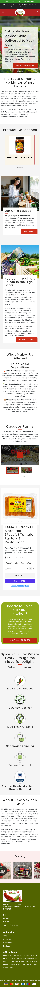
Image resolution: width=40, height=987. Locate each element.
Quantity (8, 569)
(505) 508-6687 (15, 904)
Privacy (6, 918)
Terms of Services (10, 925)
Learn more (27, 553)
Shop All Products (20, 640)
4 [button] (22, 71)
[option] (20, 44)
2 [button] (19, 71)
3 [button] (20, 71)
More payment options (20, 586)
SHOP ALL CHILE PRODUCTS (25, 65)
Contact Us (8, 942)
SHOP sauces (28, 231)
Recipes (6, 946)
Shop (5, 935)
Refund (6, 922)
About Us (7, 939)
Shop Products (19, 477)
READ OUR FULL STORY (26, 339)
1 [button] (17, 71)
